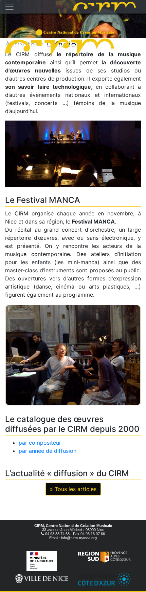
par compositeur (40, 442)
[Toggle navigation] (9, 7)
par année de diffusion (47, 450)
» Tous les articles (73, 489)
